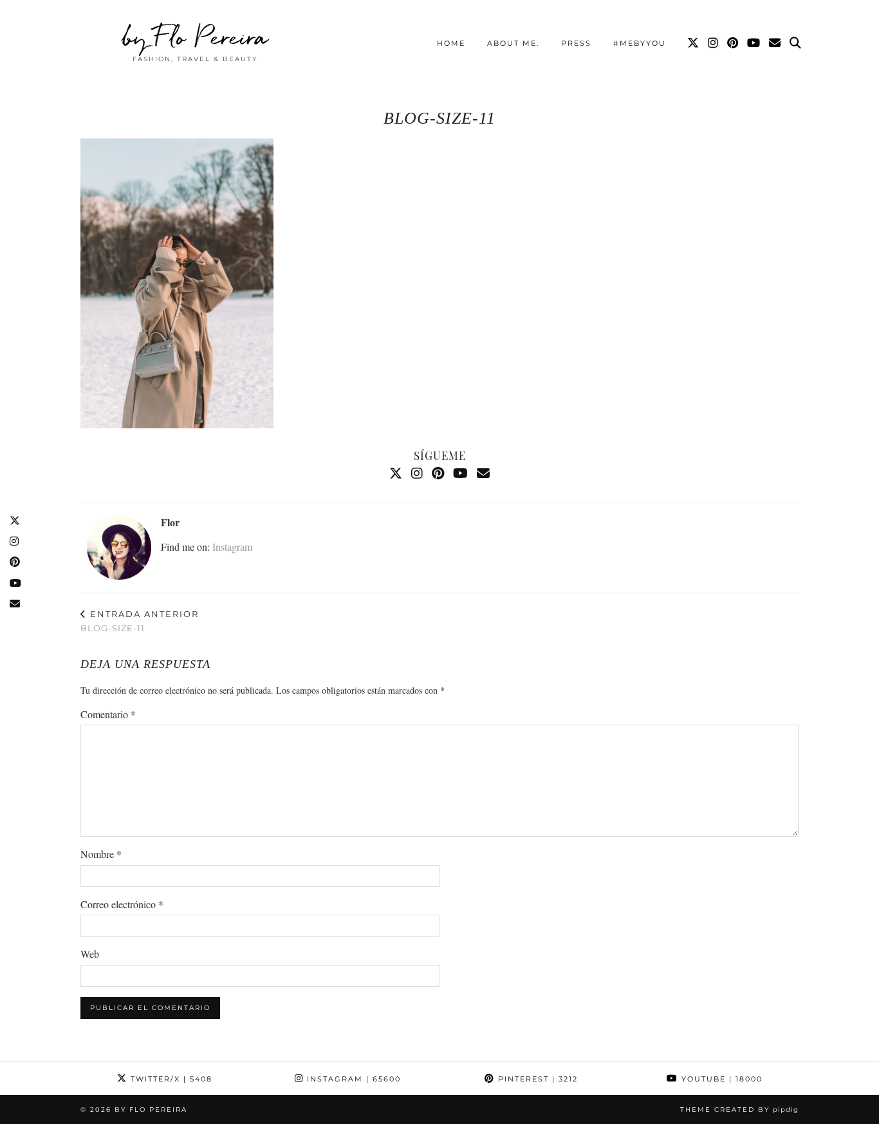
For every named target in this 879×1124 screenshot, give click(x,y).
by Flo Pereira (195, 37)
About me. (513, 43)
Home (451, 43)
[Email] (775, 43)
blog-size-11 (139, 621)
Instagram (232, 546)
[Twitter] (693, 43)
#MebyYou (639, 43)
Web (89, 953)
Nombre (101, 854)
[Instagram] (713, 43)
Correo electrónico (121, 904)
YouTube (720, 1078)
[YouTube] (754, 43)
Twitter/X (169, 1078)
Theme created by (739, 1109)
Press (576, 43)
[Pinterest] (733, 43)
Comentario (108, 714)
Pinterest (536, 1078)
